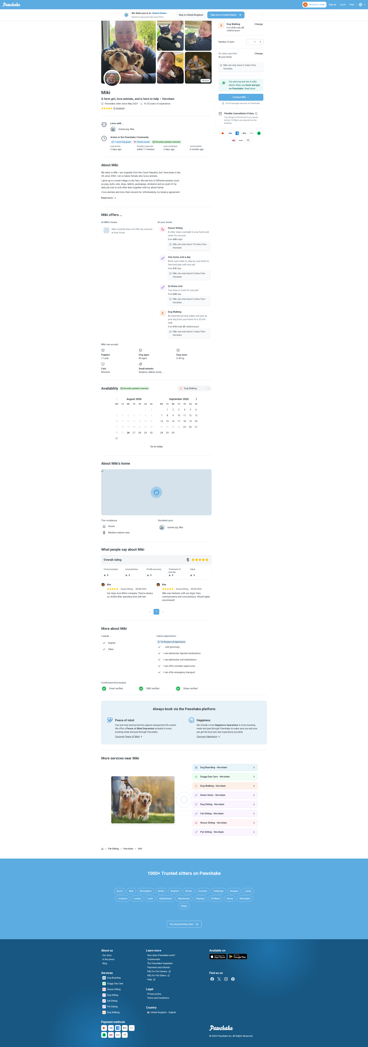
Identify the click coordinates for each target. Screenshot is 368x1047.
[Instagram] (226, 979)
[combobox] (194, 388)
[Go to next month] (196, 399)
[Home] (102, 849)
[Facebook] (212, 979)
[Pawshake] (11, 4)
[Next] (163, 612)
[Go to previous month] (117, 399)
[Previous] (150, 612)
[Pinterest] (233, 979)
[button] (240, 85)
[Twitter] (219, 979)
